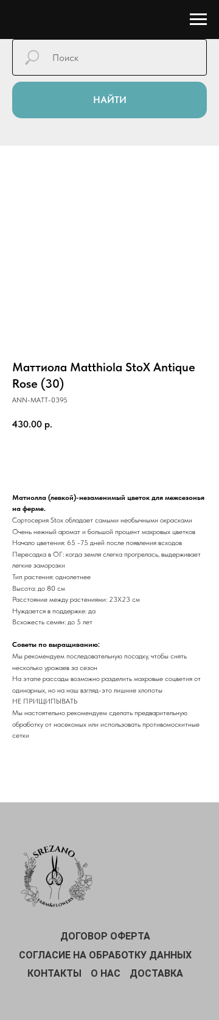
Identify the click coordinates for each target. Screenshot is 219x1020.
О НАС (105, 973)
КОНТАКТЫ (54, 973)
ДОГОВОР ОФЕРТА (105, 936)
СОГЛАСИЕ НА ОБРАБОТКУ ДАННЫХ (105, 955)
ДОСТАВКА (156, 973)
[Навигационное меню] (198, 19)
